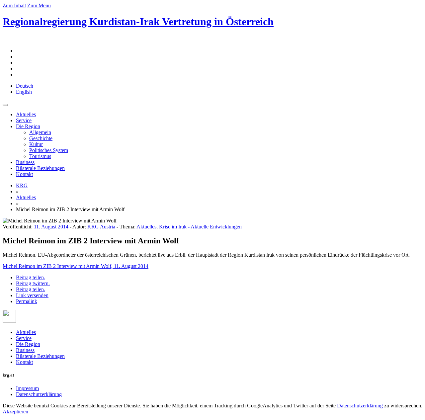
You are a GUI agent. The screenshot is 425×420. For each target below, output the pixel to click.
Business (25, 162)
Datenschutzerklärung (39, 394)
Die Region (28, 126)
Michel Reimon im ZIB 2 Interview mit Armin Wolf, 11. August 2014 (75, 266)
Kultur (36, 144)
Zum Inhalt (14, 5)
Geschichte (40, 138)
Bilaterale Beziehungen (40, 168)
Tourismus (40, 156)
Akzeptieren (15, 411)
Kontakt (24, 174)
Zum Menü (39, 5)
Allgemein (40, 132)
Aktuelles (26, 114)
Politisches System (48, 150)
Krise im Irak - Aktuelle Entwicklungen (200, 226)
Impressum (27, 388)
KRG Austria (101, 226)
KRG (22, 185)
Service (24, 120)
